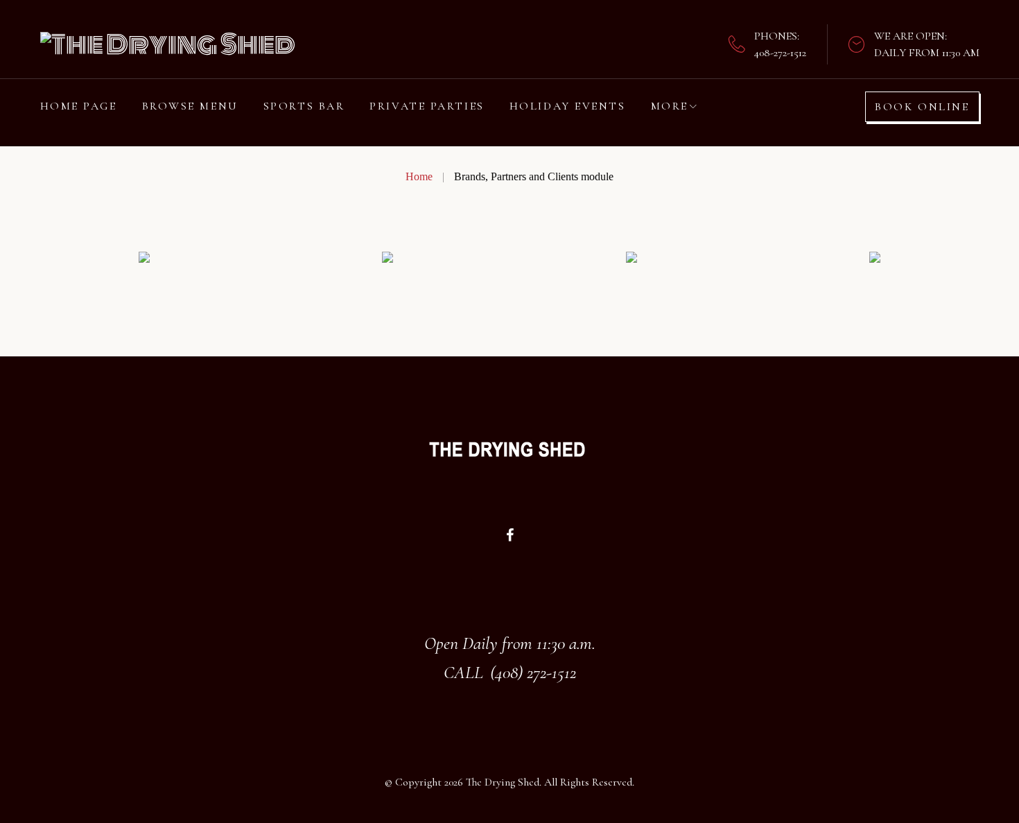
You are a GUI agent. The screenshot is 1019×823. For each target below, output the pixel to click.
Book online (922, 107)
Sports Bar (304, 106)
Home (419, 176)
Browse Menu (190, 106)
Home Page (78, 106)
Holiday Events (567, 106)
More (669, 106)
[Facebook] (510, 535)
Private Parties (426, 106)
